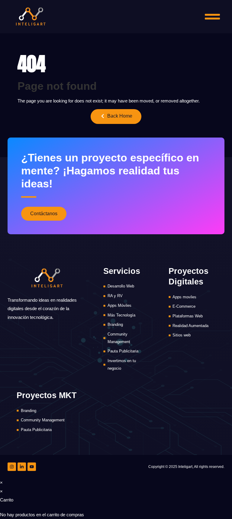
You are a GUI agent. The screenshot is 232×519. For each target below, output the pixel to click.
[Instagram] (12, 466)
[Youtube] (31, 466)
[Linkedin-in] (22, 466)
